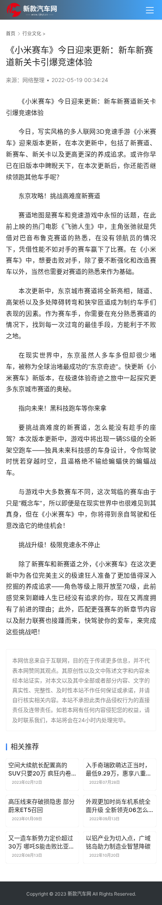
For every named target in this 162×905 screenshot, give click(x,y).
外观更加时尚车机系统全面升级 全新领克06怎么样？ (118, 806)
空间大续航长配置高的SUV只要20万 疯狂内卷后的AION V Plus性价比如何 (40, 769)
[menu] (150, 10)
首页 (10, 33)
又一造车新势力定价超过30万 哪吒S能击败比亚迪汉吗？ (41, 842)
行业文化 (31, 33)
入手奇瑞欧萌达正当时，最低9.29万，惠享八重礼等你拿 (119, 769)
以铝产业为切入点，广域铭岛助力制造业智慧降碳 (118, 842)
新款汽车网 (79, 894)
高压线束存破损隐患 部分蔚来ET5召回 (41, 806)
